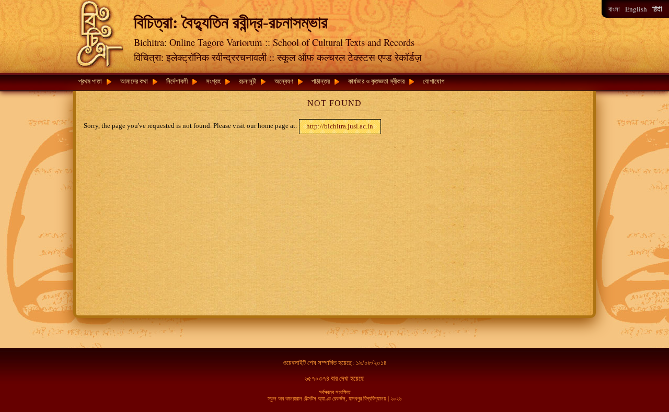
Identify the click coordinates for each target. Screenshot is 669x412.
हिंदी (657, 9)
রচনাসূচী (247, 81)
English (636, 9)
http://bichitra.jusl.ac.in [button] (339, 126)
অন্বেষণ (283, 81)
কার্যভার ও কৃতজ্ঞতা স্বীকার (376, 81)
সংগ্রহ (213, 81)
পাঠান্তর (321, 81)
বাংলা (614, 9)
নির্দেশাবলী (177, 81)
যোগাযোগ (433, 81)
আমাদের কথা (134, 81)
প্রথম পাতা (90, 81)
